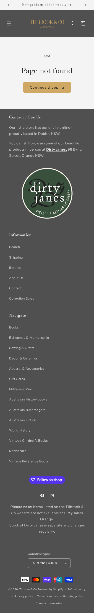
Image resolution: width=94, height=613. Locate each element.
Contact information (49, 603)
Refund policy (77, 589)
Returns (15, 268)
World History (20, 430)
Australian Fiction (22, 420)
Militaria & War (20, 389)
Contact (15, 288)
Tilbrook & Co (28, 589)
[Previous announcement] (8, 5)
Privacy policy (24, 596)
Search (14, 247)
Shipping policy (72, 596)
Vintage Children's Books (28, 441)
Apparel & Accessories (27, 369)
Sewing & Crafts (22, 348)
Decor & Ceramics (23, 358)
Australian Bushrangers (27, 410)
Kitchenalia (17, 451)
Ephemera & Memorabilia (29, 338)
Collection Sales (21, 298)
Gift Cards (17, 379)
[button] (9, 23)
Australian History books (28, 399)
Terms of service (47, 596)
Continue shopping (47, 87)
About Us (16, 278)
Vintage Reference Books (29, 461)
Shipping (16, 257)
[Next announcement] (86, 5)
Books (14, 327)
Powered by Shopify (51, 589)
